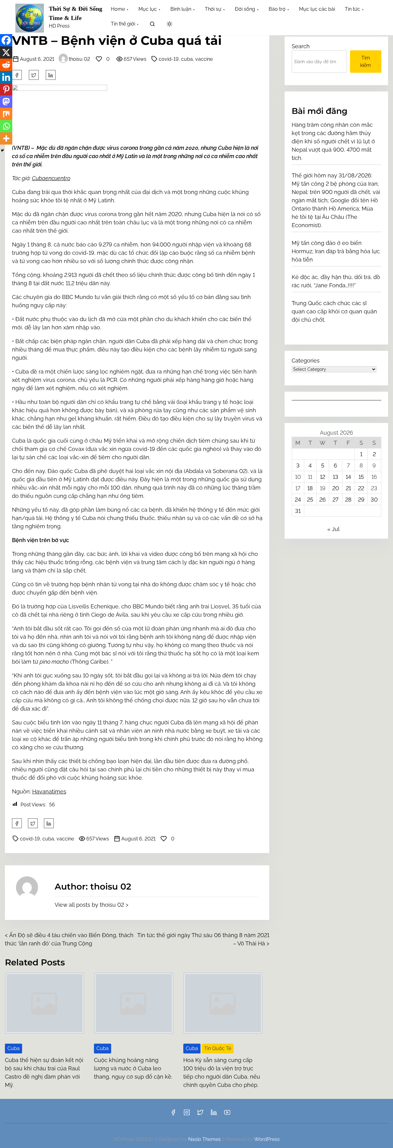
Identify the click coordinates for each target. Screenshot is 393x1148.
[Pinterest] (6, 89)
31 (298, 511)
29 (361, 499)
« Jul (333, 529)
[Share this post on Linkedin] (51, 75)
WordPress (267, 1139)
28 (348, 499)
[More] (6, 138)
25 (310, 499)
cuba (187, 59)
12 (322, 477)
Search (301, 46)
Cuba (13, 1048)
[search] (152, 25)
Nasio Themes (205, 1139)
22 (361, 488)
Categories (306, 360)
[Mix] (6, 114)
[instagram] (187, 1114)
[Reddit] (6, 65)
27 (335, 499)
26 (322, 499)
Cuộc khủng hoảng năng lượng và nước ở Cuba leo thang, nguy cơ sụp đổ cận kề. (133, 1068)
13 (335, 477)
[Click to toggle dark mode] (169, 24)
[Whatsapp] (6, 126)
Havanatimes (49, 791)
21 (348, 488)
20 (335, 488)
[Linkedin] (6, 77)
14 (348, 477)
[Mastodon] (6, 101)
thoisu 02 (79, 59)
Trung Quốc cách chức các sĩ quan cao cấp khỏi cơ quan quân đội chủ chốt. (334, 311)
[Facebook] (6, 40)
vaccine (204, 59)
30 (374, 499)
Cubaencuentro (51, 178)
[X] (6, 52)
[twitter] (34, 75)
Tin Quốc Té (217, 1048)
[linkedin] (214, 1114)
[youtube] (227, 1114)
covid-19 (169, 59)
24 (298, 499)
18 (310, 488)
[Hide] (2, 150)
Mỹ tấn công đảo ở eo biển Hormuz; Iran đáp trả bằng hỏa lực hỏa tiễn (336, 251)
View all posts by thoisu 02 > (91, 905)
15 (361, 477)
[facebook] (17, 75)
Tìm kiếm (365, 61)
